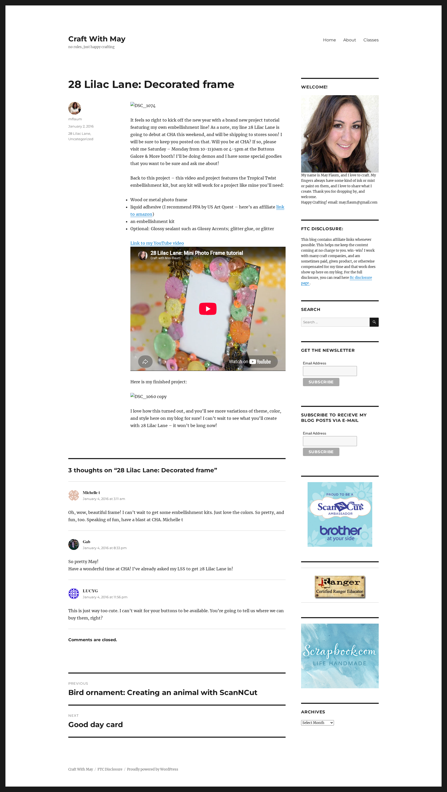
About (349, 40)
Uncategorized (80, 139)
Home (329, 40)
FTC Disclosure (110, 769)
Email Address (314, 363)
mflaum (75, 119)
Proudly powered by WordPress (152, 769)
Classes (371, 40)
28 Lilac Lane (79, 133)
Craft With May (96, 38)
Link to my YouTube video (157, 243)
